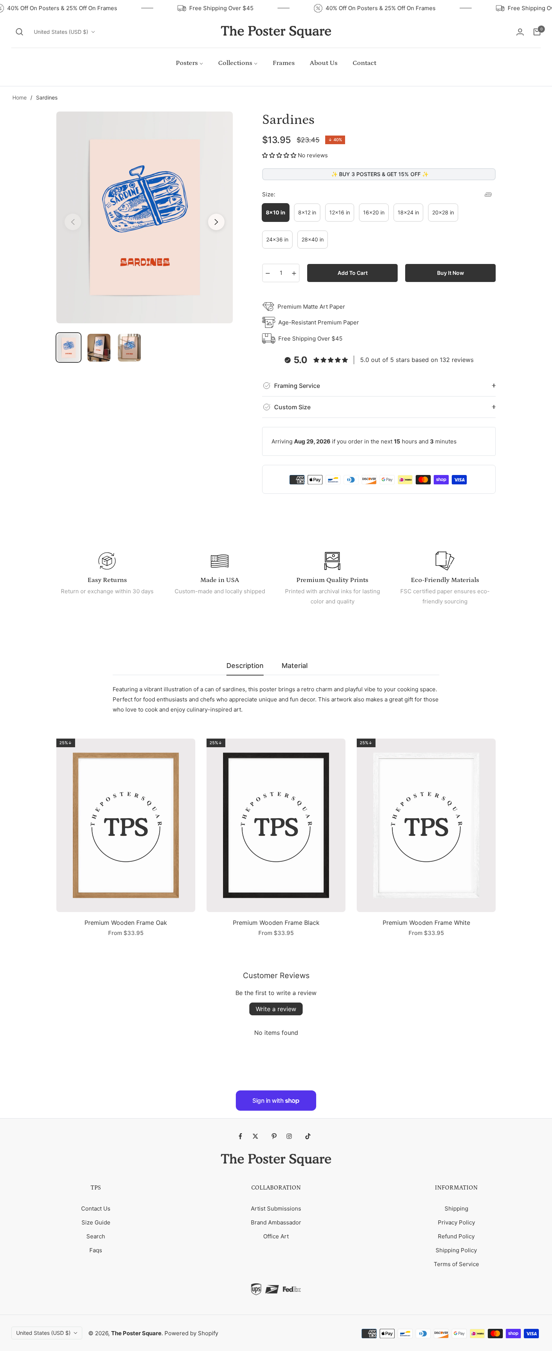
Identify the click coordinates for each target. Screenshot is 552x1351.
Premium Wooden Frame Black (276, 922)
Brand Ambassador (276, 1222)
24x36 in (277, 239)
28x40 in (313, 239)
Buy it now (450, 273)
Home (19, 97)
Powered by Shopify (191, 1333)
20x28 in (443, 212)
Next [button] (216, 222)
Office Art (276, 1236)
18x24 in (408, 212)
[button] (19, 32)
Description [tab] (245, 665)
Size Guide (95, 1222)
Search (95, 1236)
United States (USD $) (61, 32)
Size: (268, 194)
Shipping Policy (456, 1250)
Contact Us (95, 1208)
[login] (520, 32)
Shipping (456, 1208)
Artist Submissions (276, 1208)
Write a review (276, 1009)
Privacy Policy (456, 1222)
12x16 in (339, 212)
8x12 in (307, 212)
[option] (144, 217)
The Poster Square (136, 1333)
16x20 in (374, 212)
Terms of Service (456, 1264)
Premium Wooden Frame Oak (125, 922)
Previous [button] (73, 222)
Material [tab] (295, 665)
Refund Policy (456, 1236)
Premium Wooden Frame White (426, 922)
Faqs (95, 1250)
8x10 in (275, 212)
